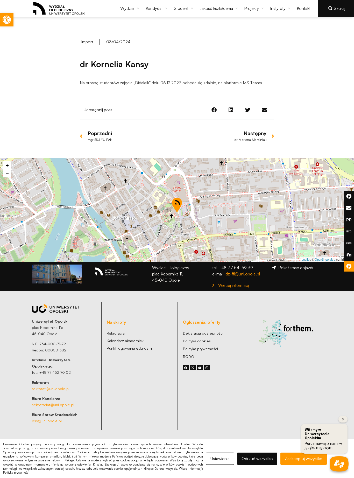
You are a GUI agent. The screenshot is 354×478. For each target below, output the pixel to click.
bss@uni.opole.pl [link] (47, 420)
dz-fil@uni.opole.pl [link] (242, 273)
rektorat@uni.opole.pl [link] (50, 388)
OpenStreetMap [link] (325, 259)
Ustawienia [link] (220, 458)
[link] (6, 19)
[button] (130, 8)
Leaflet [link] (306, 259)
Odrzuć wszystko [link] (257, 458)
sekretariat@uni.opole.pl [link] (53, 404)
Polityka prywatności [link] (16, 472)
